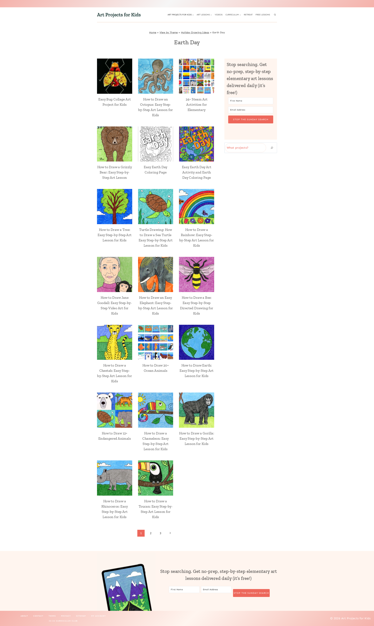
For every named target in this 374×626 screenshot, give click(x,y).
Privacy (66, 616)
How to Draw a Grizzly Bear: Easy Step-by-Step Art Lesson (114, 172)
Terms (52, 616)
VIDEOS (219, 14)
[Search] (271, 147)
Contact (38, 616)
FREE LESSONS (263, 14)
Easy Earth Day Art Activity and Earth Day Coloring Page (196, 172)
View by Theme (169, 32)
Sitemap (81, 616)
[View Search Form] (275, 15)
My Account (98, 616)
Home (152, 32)
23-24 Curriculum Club (63, 621)
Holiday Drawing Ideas (195, 32)
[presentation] (114, 76)
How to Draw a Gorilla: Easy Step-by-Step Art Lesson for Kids (196, 438)
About (24, 616)
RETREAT (248, 14)
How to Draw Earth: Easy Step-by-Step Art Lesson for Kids (196, 370)
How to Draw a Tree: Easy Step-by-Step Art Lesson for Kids (114, 235)
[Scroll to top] (367, 614)
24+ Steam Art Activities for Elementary (197, 104)
